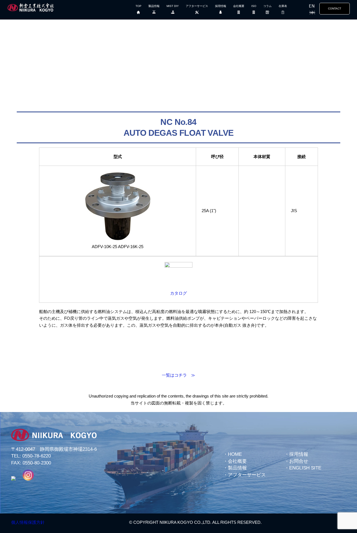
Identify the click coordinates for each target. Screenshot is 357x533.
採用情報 (220, 6)
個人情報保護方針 (28, 522)
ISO (253, 6)
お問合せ (298, 461)
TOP (138, 6)
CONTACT (334, 8)
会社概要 (238, 6)
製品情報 (154, 6)
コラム (267, 6)
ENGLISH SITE (305, 468)
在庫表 (283, 6)
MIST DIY (173, 6)
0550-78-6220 (36, 456)
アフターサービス (197, 6)
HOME (235, 454)
